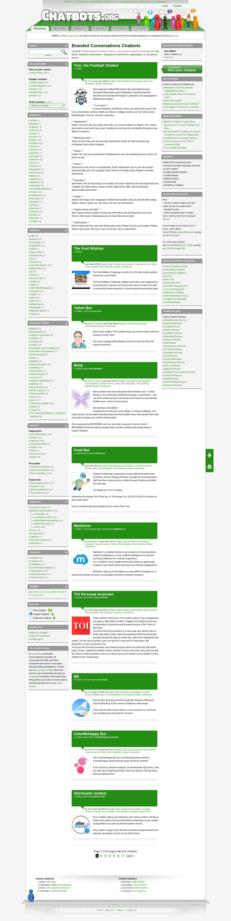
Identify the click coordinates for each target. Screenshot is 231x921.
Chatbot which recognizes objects (180, 138)
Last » (130, 855)
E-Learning (35, 533)
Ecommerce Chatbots (174, 273)
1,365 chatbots (138, 882)
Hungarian (35, 169)
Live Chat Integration (174, 289)
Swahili (34, 215)
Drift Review (170, 343)
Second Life (36, 278)
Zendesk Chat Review (175, 346)
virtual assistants (96, 2)
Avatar (101, 326)
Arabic (33, 120)
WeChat (34, 301)
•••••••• (48, 55)
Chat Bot (34, 558)
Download (35, 242)
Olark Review (170, 356)
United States (36, 73)
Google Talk (36, 255)
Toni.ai (90, 81)
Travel (33, 410)
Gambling (35, 367)
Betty (78, 365)
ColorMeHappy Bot (90, 734)
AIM (32, 236)
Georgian (35, 156)
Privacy (120, 910)
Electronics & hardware (41, 351)
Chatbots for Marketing (175, 299)
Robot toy (35, 543)
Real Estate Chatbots (174, 269)
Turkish (34, 221)
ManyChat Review (173, 323)
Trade (33, 406)
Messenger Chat (172, 282)
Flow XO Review (172, 365)
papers (69, 885)
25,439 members (140, 888)
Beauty (135, 323)
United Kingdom (38, 86)
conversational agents (128, 2)
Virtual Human (37, 577)
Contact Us (131, 910)
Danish (33, 136)
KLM (89, 692)
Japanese (35, 179)
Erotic (33, 358)
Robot (98, 84)
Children (34, 338)
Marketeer (82, 526)
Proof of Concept (38, 540)
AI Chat (167, 276)
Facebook (35, 245)
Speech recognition (39, 470)
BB (76, 676)
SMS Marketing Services (176, 295)
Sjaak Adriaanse (185, 232)
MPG (90, 809)
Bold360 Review (172, 369)
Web (119, 81)
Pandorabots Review (174, 362)
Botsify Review (171, 378)
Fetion (33, 249)
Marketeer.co (93, 541)
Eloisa (166, 219)
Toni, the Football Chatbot (96, 65)
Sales (117, 383)
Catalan (34, 127)
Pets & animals (37, 393)
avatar (32, 676)
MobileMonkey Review (175, 320)
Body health (136, 381)
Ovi (32, 271)
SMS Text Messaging (40, 288)
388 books (51, 882)
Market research (42, 523)
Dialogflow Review (173, 352)
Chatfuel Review (172, 326)
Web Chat (169, 279)
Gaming (34, 536)
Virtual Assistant (38, 574)
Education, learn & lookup (43, 348)
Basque (34, 123)
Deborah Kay (93, 749)
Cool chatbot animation (175, 148)
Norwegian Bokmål (39, 189)
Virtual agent (36, 639)
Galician (34, 153)
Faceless (118, 612)
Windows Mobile (38, 310)
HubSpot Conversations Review (180, 372)
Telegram (35, 291)
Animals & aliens (38, 507)
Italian (33, 176)
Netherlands (36, 92)
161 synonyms (139, 891)
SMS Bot (111, 490)
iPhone (33, 262)
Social (33, 397)
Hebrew (34, 166)
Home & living (37, 374)
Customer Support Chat (175, 286)
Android (34, 239)
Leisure (34, 377)
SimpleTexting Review (175, 382)
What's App (35, 304)
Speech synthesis (39, 489)
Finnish (34, 146)
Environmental (37, 354)
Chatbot (67, 2)
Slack (33, 284)
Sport (145, 81)
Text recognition (92, 267)
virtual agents (82, 2)
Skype (33, 281)
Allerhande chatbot (90, 793)
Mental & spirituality (39, 380)
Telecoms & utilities (39, 403)
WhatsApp (35, 307)
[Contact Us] (209, 466)
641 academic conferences (59, 888)
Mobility (95, 695)
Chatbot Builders (172, 302)
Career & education (39, 335)
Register (177, 6)
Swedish (34, 218)
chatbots (85, 51)
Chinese (34, 130)
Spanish (34, 211)
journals (59, 885)
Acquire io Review (173, 385)
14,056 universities (59, 891)
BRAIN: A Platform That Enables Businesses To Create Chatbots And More (181, 125)
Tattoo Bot (83, 308)
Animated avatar (92, 386)
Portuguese (36, 195)
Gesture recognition (40, 467)
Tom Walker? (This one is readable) (181, 107)
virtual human (144, 2)
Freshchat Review (173, 359)
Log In (165, 6)
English (113, 81)
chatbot (78, 69)
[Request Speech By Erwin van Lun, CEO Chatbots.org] (209, 454)
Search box (36, 454)
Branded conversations (132, 81)
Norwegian (35, 185)
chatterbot (160, 2)
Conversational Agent (40, 567)
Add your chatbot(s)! (40, 636)
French (33, 150)
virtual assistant (45, 670)
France (33, 95)
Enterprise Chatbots (174, 292)
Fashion (34, 361)
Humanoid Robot (38, 444)
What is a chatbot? (39, 632)
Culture (34, 345)
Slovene (34, 208)
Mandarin (35, 182)
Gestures (34, 486)
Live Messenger (38, 265)
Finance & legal (38, 364)
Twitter (33, 294)
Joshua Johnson (95, 381)
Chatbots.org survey (69, 36)
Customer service (143, 264)
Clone (33, 530)
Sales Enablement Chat (176, 266)
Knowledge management (46, 520)
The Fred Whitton (89, 248)
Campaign (89, 544)
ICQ (32, 258)
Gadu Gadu (36, 252)
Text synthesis (106, 267)
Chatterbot (35, 564)
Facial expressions (39, 483)
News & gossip (150, 610)
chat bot (107, 2)
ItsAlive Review (171, 330)
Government (36, 371)
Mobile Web (36, 268)
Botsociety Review (173, 336)
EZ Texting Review (173, 349)
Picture (117, 267)
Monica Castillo (185, 245)
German (34, 159)
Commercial (107, 84)
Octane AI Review (173, 375)
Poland (33, 89)
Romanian (35, 198)
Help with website (173, 100)
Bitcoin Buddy (172, 235)
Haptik (90, 610)
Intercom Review (172, 339)
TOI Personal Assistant (93, 594)
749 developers (140, 885)
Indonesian (35, 172)
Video (33, 457)
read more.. (173, 36)
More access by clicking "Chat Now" (181, 104)
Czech (33, 133)
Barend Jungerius (95, 323)
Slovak (33, 205)
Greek (33, 163)
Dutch (33, 140)
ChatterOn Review (173, 333)
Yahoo (33, 314)
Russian (34, 202)
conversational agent (93, 311)
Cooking (138, 466)
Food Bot (82, 450)
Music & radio (37, 387)
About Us (110, 910)
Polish (33, 192)
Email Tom (168, 57)
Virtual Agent (36, 571)
